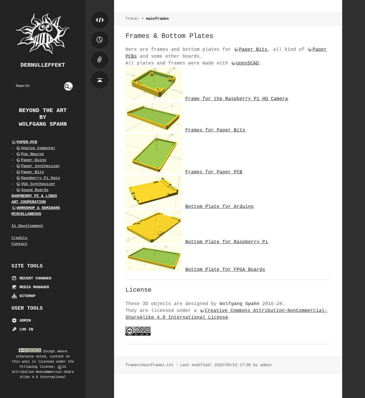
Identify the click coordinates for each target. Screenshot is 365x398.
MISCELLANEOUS (26, 214)
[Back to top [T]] (99, 74)
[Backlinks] (99, 54)
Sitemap (26, 296)
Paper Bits (32, 172)
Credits (19, 237)
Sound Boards (34, 190)
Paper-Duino (33, 160)
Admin (24, 320)
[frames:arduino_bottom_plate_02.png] (153, 206)
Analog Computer (38, 148)
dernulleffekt (43, 65)
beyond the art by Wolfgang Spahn (43, 117)
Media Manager (33, 287)
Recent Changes (34, 278)
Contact (19, 243)
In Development (27, 226)
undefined (69, 88)
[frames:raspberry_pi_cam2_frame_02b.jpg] (153, 98)
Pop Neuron (32, 154)
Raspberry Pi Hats (40, 178)
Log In (25, 329)
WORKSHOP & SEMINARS (38, 208)
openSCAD (247, 63)
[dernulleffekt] (42, 33)
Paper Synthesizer (40, 166)
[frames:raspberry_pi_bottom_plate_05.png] (153, 242)
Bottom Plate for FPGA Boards (225, 269)
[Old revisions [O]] (99, 34)
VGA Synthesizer (38, 184)
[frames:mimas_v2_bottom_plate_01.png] (153, 269)
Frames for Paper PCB (213, 172)
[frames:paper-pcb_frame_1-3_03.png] (153, 172)
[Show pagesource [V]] (99, 14)
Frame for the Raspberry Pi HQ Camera (236, 98)
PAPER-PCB (27, 142)
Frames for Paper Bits (215, 130)
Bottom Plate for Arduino (219, 206)
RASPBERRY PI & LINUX (34, 196)
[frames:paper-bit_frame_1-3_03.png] (153, 130)
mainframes (157, 18)
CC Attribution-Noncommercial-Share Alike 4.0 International (43, 372)
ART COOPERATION (28, 202)
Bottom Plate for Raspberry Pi (226, 242)
